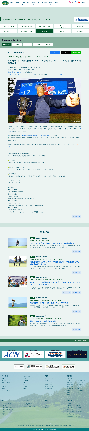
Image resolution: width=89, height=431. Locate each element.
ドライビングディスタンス (62, 26)
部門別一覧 (80, 26)
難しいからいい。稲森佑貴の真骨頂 (44, 321)
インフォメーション (6, 403)
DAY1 (17, 44)
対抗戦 (46, 407)
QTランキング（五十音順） (8, 409)
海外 (25, 384)
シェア (56, 52)
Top (46, 403)
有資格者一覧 (48, 380)
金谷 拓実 (77, 292)
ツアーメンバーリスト (50, 386)
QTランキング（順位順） (7, 407)
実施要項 (4, 413)
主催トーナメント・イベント (74, 409)
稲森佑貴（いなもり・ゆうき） (16, 72)
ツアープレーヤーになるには (74, 407)
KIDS (25, 388)
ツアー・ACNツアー (6, 382)
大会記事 (44, 31)
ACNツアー (4, 380)
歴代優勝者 (80, 31)
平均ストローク (70, 386)
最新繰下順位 (48, 384)
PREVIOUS (6, 44)
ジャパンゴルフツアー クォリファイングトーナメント (34, 404)
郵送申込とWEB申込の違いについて (32, 406)
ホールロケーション (26, 31)
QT (2, 384)
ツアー (3, 378)
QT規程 (3, 411)
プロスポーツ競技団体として (74, 405)
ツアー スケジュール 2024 (80, 340)
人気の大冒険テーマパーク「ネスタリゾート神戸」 (36, 135)
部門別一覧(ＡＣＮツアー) (73, 388)
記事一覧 (4, 405)
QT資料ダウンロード (6, 415)
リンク (68, 413)
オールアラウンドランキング (74, 384)
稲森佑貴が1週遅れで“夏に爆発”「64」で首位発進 (49, 303)
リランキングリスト (50, 382)
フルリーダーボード (8, 26)
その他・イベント (6, 390)
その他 (25, 386)
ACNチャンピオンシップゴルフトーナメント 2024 (26, 19)
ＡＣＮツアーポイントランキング (75, 390)
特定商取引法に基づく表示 (73, 417)
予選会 (3, 388)
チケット (54, 74)
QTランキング (48, 388)
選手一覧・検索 (49, 378)
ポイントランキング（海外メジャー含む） (77, 380)
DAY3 (38, 44)
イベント (47, 409)
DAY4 (48, 44)
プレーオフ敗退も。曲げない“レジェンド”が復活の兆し (51, 243)
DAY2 (27, 44)
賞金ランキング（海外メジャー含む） (76, 382)
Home (11, 2)
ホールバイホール (27, 26)
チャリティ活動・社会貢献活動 (74, 411)
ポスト (66, 52)
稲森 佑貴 (77, 216)
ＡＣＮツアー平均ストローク (74, 394)
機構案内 (69, 403)
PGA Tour (4, 386)
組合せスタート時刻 (44, 26)
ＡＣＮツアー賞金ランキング (74, 392)
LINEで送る (77, 52)
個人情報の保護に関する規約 (74, 415)
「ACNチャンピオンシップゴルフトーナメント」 (21, 74)
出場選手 (62, 31)
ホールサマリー (8, 31)
